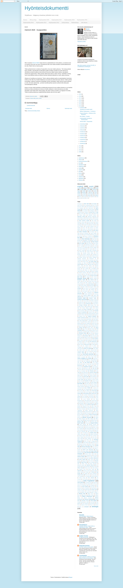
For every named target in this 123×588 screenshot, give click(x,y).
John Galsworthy (87, 361)
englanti (80, 186)
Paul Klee (95, 437)
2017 (80, 98)
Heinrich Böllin (35, 62)
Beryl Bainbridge (86, 239)
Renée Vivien (92, 445)
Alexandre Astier (85, 219)
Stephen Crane (82, 469)
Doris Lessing (85, 268)
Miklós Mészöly (90, 418)
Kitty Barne (87, 383)
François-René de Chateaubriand (90, 296)
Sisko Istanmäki (93, 463)
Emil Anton (85, 281)
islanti (96, 192)
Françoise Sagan (81, 298)
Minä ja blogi (33, 19)
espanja (94, 189)
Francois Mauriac (87, 295)
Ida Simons (89, 338)
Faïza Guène (92, 291)
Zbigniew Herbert (84, 504)
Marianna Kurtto (87, 407)
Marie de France (95, 407)
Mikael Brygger (82, 418)
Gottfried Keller (84, 313)
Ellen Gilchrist (91, 279)
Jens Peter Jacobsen (93, 355)
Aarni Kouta (79, 205)
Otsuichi (86, 434)
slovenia (84, 195)
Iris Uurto (86, 341)
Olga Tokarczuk (91, 431)
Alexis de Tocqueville (94, 219)
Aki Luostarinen (85, 210)
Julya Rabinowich (84, 372)
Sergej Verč (85, 460)
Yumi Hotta (92, 503)
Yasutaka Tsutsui (85, 500)
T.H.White (87, 472)
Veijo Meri (95, 482)
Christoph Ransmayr (81, 258)
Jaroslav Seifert (80, 352)
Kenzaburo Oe (87, 380)
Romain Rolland (93, 451)
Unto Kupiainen (89, 481)
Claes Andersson (90, 260)
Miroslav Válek (80, 421)
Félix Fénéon (88, 302)
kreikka (78, 193)
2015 (80, 102)
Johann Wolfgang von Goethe (84, 358)
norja (78, 191)
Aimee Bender (92, 209)
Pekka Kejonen (80, 439)
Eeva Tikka (85, 274)
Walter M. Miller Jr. (94, 492)
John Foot (79, 361)
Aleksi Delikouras (80, 217)
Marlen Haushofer (89, 410)
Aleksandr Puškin (81, 216)
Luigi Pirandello (80, 401)
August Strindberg (86, 234)
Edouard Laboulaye (86, 271)
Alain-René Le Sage (94, 212)
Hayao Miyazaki (95, 324)
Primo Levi (86, 441)
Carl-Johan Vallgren (93, 247)
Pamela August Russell (83, 435)
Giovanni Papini (89, 310)
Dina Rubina (89, 265)
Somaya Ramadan (86, 466)
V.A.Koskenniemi (88, 482)
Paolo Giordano (93, 435)
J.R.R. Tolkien (95, 348)
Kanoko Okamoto (93, 375)
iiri (92, 195)
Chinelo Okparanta (87, 254)
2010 (80, 149)
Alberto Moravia (89, 213)
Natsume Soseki (95, 425)
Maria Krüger (94, 406)
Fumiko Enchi (81, 302)
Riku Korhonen (95, 446)
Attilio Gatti (79, 234)
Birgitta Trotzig (87, 240)
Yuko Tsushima (85, 503)
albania (80, 196)
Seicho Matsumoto (94, 458)
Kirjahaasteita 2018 (44, 19)
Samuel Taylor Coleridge (92, 456)
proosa (37, 98)
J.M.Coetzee (79, 348)
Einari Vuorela (94, 275)
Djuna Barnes (86, 267)
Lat (93, 387)
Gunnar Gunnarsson (81, 317)
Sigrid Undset (84, 462)
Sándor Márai (94, 470)
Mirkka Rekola (94, 420)
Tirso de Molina (87, 476)
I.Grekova (83, 338)
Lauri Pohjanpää (86, 389)
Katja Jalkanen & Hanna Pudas (91, 379)
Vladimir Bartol (87, 489)
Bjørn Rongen (94, 240)
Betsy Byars (94, 239)
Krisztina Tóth (89, 386)
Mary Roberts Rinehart (88, 411)
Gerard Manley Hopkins (87, 307)
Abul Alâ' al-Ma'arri (81, 206)
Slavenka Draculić (81, 465)
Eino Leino (80, 277)
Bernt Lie (84, 237)
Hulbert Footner (87, 337)
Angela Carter (86, 224)
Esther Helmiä (85, 286)
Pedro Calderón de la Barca (91, 438)
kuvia (80, 163)
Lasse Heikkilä (87, 387)
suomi (91, 186)
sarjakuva (81, 176)
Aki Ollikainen (92, 210)
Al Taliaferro (86, 212)
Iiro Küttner (81, 340)
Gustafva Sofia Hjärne (92, 317)
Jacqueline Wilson (81, 351)
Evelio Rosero (85, 289)
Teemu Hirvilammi (93, 473)
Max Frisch (79, 414)
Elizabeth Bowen (82, 278)
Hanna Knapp (80, 321)
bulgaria (89, 196)
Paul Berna (88, 437)
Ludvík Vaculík (94, 400)
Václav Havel (94, 489)
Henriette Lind (81, 331)
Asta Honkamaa (85, 233)
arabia (89, 191)
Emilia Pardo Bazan (93, 281)
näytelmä (81, 169)
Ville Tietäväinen (86, 488)
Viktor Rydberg (85, 486)
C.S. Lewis (81, 246)
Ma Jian (93, 403)
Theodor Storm (80, 474)
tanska (83, 192)
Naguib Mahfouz (94, 423)
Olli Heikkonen (85, 432)
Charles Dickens (90, 251)
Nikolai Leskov (94, 428)
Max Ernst (95, 413)
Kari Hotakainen (94, 376)
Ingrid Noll (87, 340)
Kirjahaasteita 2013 (41, 22)
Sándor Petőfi (80, 472)
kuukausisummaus (83, 161)
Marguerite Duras (86, 406)
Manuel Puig (83, 404)
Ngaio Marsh (81, 427)
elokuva (80, 159)
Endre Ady (85, 284)
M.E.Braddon (81, 403)
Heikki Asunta (95, 326)
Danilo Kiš (90, 262)
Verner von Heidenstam (82, 485)
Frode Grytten (86, 300)
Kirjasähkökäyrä (83, 524)
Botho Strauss (89, 243)
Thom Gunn (87, 474)
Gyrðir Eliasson (89, 319)
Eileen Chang (87, 275)
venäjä (82, 189)
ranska (79, 188)
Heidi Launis (81, 326)
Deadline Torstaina (83, 535)
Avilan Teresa (94, 234)
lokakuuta (82, 126)
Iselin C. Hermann (87, 342)
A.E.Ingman (79, 203)
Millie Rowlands (87, 420)
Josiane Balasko (95, 366)
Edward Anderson (82, 272)
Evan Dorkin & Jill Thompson (89, 288)
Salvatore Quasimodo (87, 455)
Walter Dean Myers (85, 492)
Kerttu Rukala (81, 382)
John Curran (84, 359)
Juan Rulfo (88, 368)
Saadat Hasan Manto (89, 453)
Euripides (79, 288)
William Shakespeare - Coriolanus (87, 111)
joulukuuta (82, 107)
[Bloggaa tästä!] (42, 96)
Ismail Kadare (95, 342)
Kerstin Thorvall (95, 380)
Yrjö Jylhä (87, 502)
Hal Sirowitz (95, 320)
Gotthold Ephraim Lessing (93, 313)
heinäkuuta (82, 131)
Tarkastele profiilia (81, 41)
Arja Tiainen (96, 230)
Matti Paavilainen (88, 413)
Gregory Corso (82, 316)
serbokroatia (90, 193)
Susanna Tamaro (86, 470)
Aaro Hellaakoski (87, 205)
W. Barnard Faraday (90, 490)
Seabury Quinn (86, 458)
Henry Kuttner (95, 331)
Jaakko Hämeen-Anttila (92, 349)
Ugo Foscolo (92, 479)
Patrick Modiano (80, 437)
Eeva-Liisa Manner (93, 274)
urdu (87, 198)
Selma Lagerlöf (82, 459)
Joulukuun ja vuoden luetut (86, 109)
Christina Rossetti (95, 255)
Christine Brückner (83, 257)
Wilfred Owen (90, 493)
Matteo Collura (80, 413)
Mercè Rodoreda (93, 414)
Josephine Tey (86, 366)
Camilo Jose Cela (87, 246)
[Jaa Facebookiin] (45, 96)
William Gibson (91, 495)
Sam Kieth (95, 455)
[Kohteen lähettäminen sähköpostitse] (41, 96)
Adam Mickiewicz (90, 206)
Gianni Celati (86, 309)
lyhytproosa (81, 166)
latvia (94, 196)
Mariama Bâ (79, 407)
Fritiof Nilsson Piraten (93, 299)
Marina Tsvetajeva (82, 408)
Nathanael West (80, 425)
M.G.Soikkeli (87, 403)
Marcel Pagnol (91, 404)
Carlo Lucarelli (82, 250)
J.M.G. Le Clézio (87, 348)
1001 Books (84, 22)
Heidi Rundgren (88, 326)
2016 (80, 100)
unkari (78, 192)
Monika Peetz (94, 421)
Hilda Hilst (91, 333)
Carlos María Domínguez (92, 250)
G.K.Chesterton (95, 302)
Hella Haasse (92, 328)
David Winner (91, 264)
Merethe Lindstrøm (81, 415)
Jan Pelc (88, 351)
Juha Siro (94, 368)
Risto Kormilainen (88, 448)
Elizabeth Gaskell (93, 278)
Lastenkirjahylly (83, 555)
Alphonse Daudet (89, 222)
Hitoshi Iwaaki (80, 337)
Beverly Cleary (80, 240)
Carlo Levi (96, 248)
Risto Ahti (81, 448)
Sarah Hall (79, 458)
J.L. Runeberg (94, 347)
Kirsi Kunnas (94, 382)
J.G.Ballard (79, 347)
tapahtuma (81, 178)
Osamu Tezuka (80, 434)
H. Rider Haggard (82, 320)
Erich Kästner (91, 284)
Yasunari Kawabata (88, 499)
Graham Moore (82, 314)
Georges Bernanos (83, 305)
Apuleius (90, 230)
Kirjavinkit (81, 515)
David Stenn (85, 264)
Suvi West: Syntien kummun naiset (86, 546)
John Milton (79, 362)
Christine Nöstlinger (93, 257)
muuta (80, 168)
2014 (80, 104)
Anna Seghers (80, 226)
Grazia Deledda (89, 314)
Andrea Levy (84, 223)
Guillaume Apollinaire (92, 316)
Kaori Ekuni (79, 376)
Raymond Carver (95, 442)
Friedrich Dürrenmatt (82, 299)
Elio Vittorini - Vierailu (85, 116)
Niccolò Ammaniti (88, 427)
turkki (84, 198)
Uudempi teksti (28, 108)
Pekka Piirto (88, 439)
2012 (80, 146)
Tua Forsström (85, 479)
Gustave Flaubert (80, 319)
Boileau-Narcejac (87, 241)
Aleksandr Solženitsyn (92, 216)
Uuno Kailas (80, 482)
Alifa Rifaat (94, 220)
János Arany (92, 373)
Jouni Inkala (81, 368)
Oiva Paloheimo (82, 431)
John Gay (94, 361)
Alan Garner (81, 213)
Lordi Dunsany (91, 396)
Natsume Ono (87, 425)
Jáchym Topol (85, 373)
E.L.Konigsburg (94, 268)
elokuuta (82, 129)
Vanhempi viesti (68, 108)
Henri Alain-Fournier (94, 330)
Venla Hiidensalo (80, 483)
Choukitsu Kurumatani (85, 255)
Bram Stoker (95, 243)
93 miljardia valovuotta (83, 537)
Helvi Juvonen (86, 330)
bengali (84, 196)
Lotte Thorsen (84, 397)
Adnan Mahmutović (89, 208)
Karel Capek (86, 376)
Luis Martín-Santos (88, 401)
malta (97, 196)
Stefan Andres (94, 466)
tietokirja (81, 180)
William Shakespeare (87, 496)
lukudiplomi (81, 164)
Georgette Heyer (89, 306)
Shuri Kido (91, 460)
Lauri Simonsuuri (95, 389)
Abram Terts (94, 205)
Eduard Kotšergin (94, 271)
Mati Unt (95, 411)
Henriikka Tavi (88, 331)
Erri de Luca (91, 285)
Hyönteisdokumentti (47, 8)
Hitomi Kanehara (93, 335)
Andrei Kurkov (91, 223)
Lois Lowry (84, 396)
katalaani (96, 195)
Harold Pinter (94, 323)
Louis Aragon (91, 397)
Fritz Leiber (79, 300)
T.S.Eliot (92, 472)
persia (80, 198)
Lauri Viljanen (87, 390)
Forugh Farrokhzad (88, 293)
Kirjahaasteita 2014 (28, 22)
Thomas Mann (94, 474)
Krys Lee (95, 386)
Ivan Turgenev (86, 345)
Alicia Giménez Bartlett (84, 220)
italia (97, 188)
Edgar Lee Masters (89, 269)
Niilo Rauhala (87, 428)
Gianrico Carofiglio (94, 309)
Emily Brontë (80, 282)
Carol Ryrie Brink (80, 251)
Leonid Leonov (94, 393)
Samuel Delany (81, 456)
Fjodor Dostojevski (88, 292)
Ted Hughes (85, 473)
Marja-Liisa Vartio (90, 408)
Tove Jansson (91, 477)
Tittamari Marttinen (94, 476)
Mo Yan (87, 421)
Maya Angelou (86, 414)
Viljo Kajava (92, 486)
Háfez (93, 337)
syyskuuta (82, 127)
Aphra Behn (84, 230)
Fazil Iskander (85, 291)
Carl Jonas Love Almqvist (82, 247)
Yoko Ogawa (94, 500)
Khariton (88, 382)
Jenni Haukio (84, 355)
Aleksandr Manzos (92, 215)
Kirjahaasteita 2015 (82, 19)
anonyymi (86, 506)
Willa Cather (84, 495)
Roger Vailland (86, 451)
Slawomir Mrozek (90, 465)
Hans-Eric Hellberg (86, 323)
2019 (80, 94)
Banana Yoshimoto (88, 236)
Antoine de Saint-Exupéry (88, 229)
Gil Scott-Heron (82, 310)
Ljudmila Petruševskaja (88, 394)
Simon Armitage (91, 462)
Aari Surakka (94, 203)
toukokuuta (82, 135)
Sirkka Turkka (85, 463)
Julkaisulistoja (65, 22)
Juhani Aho (79, 369)
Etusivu (25, 19)
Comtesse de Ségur (81, 262)
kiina (92, 192)
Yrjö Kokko (92, 502)
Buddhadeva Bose (89, 244)
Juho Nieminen (90, 370)
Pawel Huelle (80, 438)
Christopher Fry (92, 258)
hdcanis (87, 29)
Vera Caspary (88, 483)
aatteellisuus (81, 158)
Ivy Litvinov (94, 345)
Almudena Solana (81, 222)
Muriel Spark (80, 423)
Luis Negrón (96, 401)
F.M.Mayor (93, 289)
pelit (80, 171)
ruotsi (88, 189)
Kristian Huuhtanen (81, 386)
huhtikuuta (82, 137)
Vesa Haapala (91, 485)
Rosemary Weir (80, 452)
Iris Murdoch (79, 341)
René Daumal (85, 445)
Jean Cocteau (89, 352)
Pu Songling (92, 441)
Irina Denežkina (94, 340)
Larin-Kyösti (79, 387)
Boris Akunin (95, 241)
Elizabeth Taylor (81, 279)
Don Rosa (93, 267)
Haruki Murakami (80, 324)
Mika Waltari (96, 417)
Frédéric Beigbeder (94, 300)
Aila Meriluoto (85, 209)
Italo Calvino (81, 344)
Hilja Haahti (87, 334)
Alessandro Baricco (89, 217)
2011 (80, 147)
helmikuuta (82, 141)
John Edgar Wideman (93, 359)
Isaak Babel (79, 342)
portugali (84, 193)
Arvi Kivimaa (91, 231)
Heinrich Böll (32, 98)
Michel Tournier (87, 417)
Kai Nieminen (85, 375)
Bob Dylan (79, 241)
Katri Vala (81, 380)
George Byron (95, 303)
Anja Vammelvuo (94, 224)
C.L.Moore (96, 244)
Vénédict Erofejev (81, 490)
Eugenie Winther (93, 286)
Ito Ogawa (93, 344)
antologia (95, 506)
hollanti (89, 195)
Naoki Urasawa (83, 424)
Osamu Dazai (93, 432)
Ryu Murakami (88, 452)
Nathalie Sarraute (92, 424)
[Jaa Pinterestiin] (47, 96)
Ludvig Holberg (87, 400)
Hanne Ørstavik (88, 321)
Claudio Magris (93, 261)
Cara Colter (95, 246)
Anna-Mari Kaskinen (90, 226)
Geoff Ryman (88, 303)
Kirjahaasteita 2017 (57, 19)
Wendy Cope (82, 493)
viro (88, 192)
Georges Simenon (81, 306)
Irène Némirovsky (93, 341)
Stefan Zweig (80, 467)
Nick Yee (95, 427)
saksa (40, 98)
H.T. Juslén (89, 320)
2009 (80, 151)
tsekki (84, 191)
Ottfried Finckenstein (94, 434)
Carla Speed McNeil (81, 248)
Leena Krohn (94, 390)
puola (95, 191)
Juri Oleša (79, 373)
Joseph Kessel (88, 365)
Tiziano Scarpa (82, 477)
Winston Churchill (87, 497)
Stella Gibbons (95, 467)
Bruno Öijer (81, 244)
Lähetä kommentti (31, 105)
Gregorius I (96, 314)
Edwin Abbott (91, 272)
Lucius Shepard (86, 399)
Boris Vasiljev (81, 243)
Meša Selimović (90, 415)
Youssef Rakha (80, 502)
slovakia (79, 195)
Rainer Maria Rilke (86, 442)
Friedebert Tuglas (92, 298)
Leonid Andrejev (86, 393)
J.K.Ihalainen (86, 347)
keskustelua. (87, 69)
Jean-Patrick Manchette (88, 354)
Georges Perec (93, 305)
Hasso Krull (88, 324)
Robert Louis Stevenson (88, 449)
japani (85, 188)
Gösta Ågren (95, 319)
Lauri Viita (81, 390)
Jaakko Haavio (82, 349)
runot (80, 175)
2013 (80, 106)
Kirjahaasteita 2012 (54, 22)
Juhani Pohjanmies (94, 369)
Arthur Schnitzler (83, 231)
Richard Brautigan (86, 446)
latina (96, 193)
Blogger (70, 577)
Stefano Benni (88, 467)
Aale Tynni (86, 203)
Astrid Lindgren (94, 233)
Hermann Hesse (83, 333)
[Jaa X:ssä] (44, 96)
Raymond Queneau (83, 444)
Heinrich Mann (90, 327)
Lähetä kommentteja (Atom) (33, 110)
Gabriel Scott (81, 303)
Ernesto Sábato (84, 285)
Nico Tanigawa (80, 428)
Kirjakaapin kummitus (84, 545)
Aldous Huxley (82, 215)
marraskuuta (83, 124)
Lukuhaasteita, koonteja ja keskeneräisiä (86, 119)
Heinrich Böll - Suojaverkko (86, 121)
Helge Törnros (85, 328)
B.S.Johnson (79, 236)
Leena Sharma (80, 392)
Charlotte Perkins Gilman (88, 253)
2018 (80, 96)
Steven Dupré (91, 469)
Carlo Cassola (90, 248)
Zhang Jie (92, 504)
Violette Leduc (80, 489)
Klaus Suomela (94, 383)
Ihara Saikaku (95, 338)
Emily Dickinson (88, 282)
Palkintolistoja (75, 22)
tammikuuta (83, 143)
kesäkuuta (82, 133)
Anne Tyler (85, 227)
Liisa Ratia (79, 394)
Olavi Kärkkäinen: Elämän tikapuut (86, 516)
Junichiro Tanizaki (93, 372)
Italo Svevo (87, 344)
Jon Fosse (87, 362)
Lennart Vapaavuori (89, 392)
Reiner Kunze (91, 444)
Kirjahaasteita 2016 (69, 19)
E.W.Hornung (80, 269)
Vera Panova (94, 483)
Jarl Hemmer (94, 351)
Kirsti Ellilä (79, 383)
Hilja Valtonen (85, 335)
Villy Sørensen (94, 488)
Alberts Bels (96, 213)
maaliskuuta (83, 139)
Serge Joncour (91, 459)
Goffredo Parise (91, 312)
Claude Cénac (86, 261)
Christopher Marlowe (81, 260)
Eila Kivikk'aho (80, 275)
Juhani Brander (86, 369)
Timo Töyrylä (79, 476)
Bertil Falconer (90, 237)
